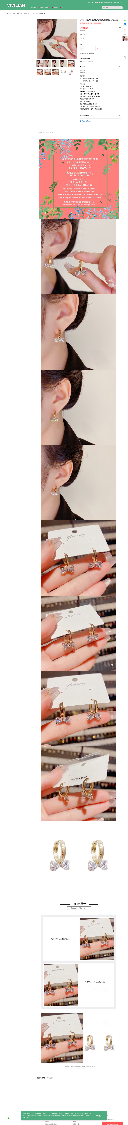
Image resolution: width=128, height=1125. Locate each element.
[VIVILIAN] (16, 5)
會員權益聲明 (76, 1124)
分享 (83, 121)
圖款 (82, 38)
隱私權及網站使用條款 (51, 1124)
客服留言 (75, 1121)
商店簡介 (47, 1121)
